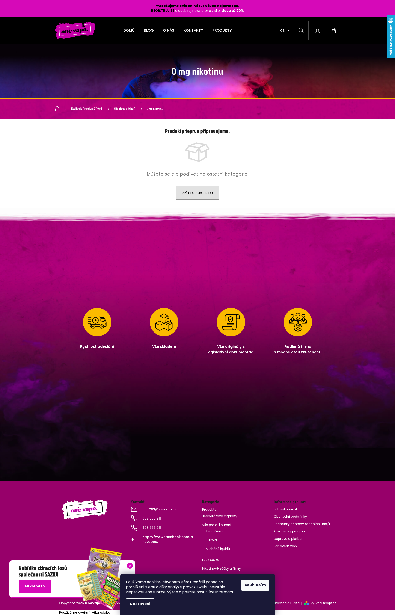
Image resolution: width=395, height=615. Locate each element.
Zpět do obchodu (197, 193)
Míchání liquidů (218, 549)
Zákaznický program (290, 531)
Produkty (209, 509)
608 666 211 (151, 518)
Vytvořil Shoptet (323, 603)
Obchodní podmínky (290, 516)
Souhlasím (255, 585)
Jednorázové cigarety (219, 516)
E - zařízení (214, 531)
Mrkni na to (35, 586)
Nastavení (140, 603)
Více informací (219, 592)
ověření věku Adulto (94, 612)
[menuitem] (129, 30)
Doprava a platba (288, 538)
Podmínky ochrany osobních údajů (302, 524)
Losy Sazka (210, 559)
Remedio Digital (287, 603)
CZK (283, 30)
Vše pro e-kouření (216, 525)
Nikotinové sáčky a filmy (221, 568)
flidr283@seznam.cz (159, 509)
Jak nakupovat (285, 509)
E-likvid (211, 540)
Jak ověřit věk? (285, 546)
